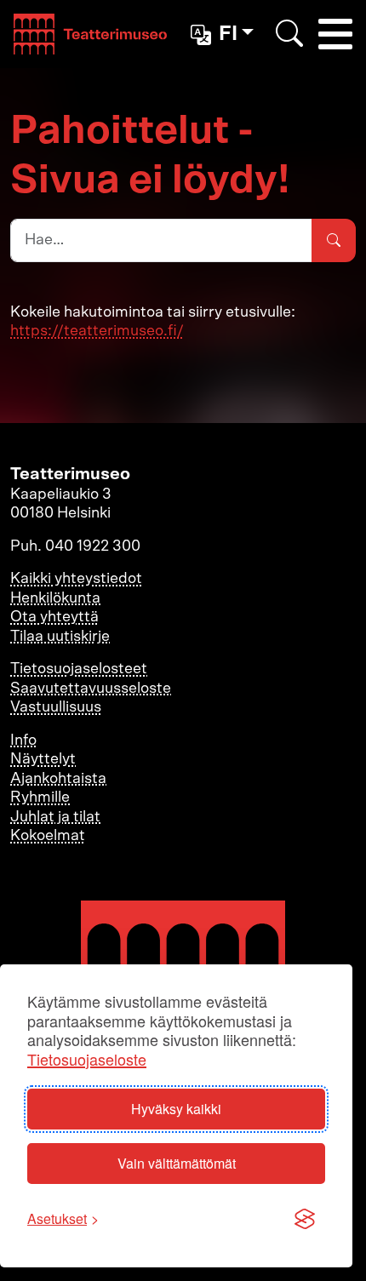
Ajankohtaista (58, 778)
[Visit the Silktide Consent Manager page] (304, 1218)
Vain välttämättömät (176, 1163)
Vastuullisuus (55, 707)
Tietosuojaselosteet (78, 669)
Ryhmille (40, 797)
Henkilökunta (55, 598)
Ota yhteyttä (54, 617)
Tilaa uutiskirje (60, 636)
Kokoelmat (47, 836)
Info (23, 740)
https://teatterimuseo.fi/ (97, 331)
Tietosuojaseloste (86, 1059)
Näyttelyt (43, 759)
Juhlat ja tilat (55, 817)
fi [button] (228, 34)
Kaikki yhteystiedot (76, 578)
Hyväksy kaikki (176, 1108)
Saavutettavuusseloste (90, 688)
